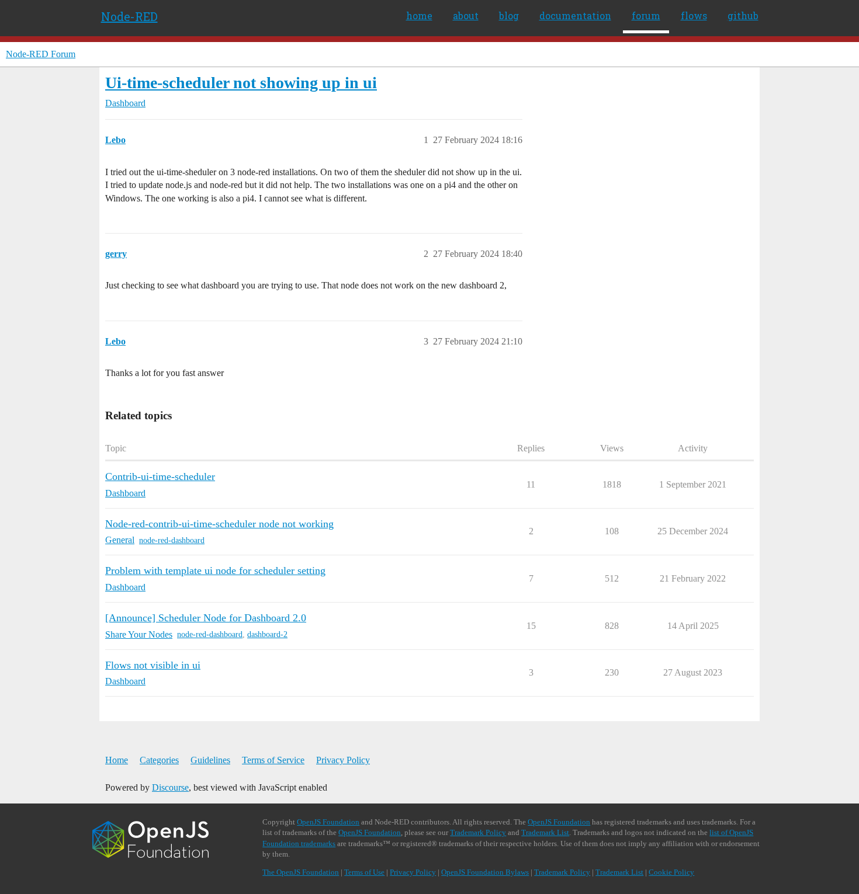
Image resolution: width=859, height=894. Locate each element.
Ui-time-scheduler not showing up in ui (241, 83)
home (419, 15)
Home (116, 760)
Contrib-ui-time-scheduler (160, 476)
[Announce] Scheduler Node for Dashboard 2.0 (205, 618)
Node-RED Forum (40, 54)
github (743, 15)
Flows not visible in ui (152, 665)
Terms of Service (273, 760)
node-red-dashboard (172, 540)
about (466, 15)
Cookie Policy (671, 872)
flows (694, 15)
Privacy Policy (343, 760)
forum (646, 15)
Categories (159, 760)
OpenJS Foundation (328, 822)
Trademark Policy (478, 832)
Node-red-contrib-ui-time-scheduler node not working (219, 524)
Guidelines (210, 760)
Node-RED (129, 16)
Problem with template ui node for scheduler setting (215, 570)
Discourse (170, 787)
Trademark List (545, 832)
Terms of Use (364, 872)
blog (509, 15)
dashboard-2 (267, 634)
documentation (575, 15)
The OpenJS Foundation (300, 872)
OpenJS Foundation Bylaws (485, 872)
